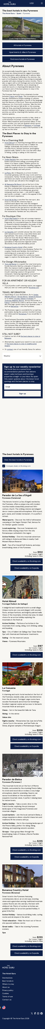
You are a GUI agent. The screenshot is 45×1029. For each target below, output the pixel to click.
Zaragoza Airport (34, 297)
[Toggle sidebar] (42, 3)
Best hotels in (7, 981)
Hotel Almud (9, 143)
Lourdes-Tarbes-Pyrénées (24, 298)
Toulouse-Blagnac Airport (14, 300)
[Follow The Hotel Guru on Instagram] (38, 1013)
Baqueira (27, 125)
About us (6, 987)
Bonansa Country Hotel (13, 247)
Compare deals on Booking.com (18, 466)
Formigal (37, 125)
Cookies (5, 993)
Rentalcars (23, 314)
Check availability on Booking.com (26, 561)
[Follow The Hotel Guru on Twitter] (32, 1013)
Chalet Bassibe (10, 159)
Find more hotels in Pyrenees (22, 59)
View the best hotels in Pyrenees (18, 460)
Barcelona (14, 306)
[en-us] (4, 1007)
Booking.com (34, 288)
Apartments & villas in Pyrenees (22, 52)
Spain (20, 96)
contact (10, 349)
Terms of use (7, 996)
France (12, 96)
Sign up (22, 393)
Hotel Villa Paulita (11, 218)
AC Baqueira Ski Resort (13, 184)
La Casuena (8, 688)
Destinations (7, 978)
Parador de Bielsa (12, 779)
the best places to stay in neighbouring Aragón (21, 345)
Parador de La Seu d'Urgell (16, 495)
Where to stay (8, 984)
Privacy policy (7, 990)
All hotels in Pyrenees (23, 45)
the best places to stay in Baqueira (22, 337)
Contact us (6, 1000)
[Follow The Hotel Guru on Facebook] (35, 1013)
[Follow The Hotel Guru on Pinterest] (41, 1013)
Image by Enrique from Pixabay (25, 39)
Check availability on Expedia (26, 568)
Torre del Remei (10, 264)
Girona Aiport (22, 297)
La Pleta (8, 173)
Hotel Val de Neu (11, 200)
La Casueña (9, 232)
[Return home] (9, 3)
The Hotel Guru (9, 973)
